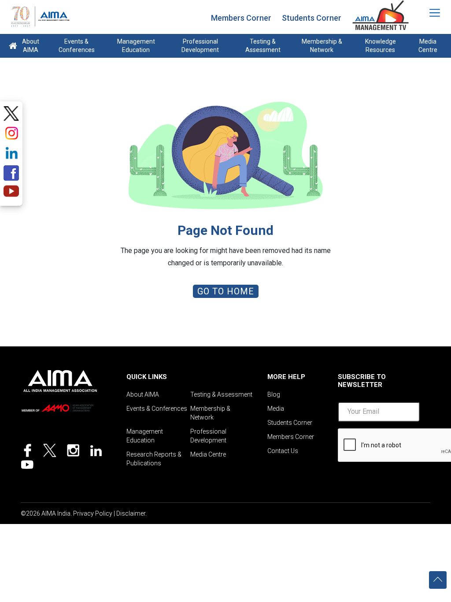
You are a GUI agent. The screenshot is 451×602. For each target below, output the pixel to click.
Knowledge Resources (380, 45)
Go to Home (225, 291)
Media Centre (427, 45)
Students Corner (311, 17)
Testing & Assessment (263, 45)
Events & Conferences (77, 45)
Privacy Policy (92, 513)
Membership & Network (322, 45)
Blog (273, 394)
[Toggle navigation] (429, 13)
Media (275, 408)
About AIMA (30, 45)
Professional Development (200, 45)
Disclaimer (130, 513)
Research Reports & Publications (153, 459)
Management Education (136, 45)
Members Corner (241, 17)
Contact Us (282, 450)
